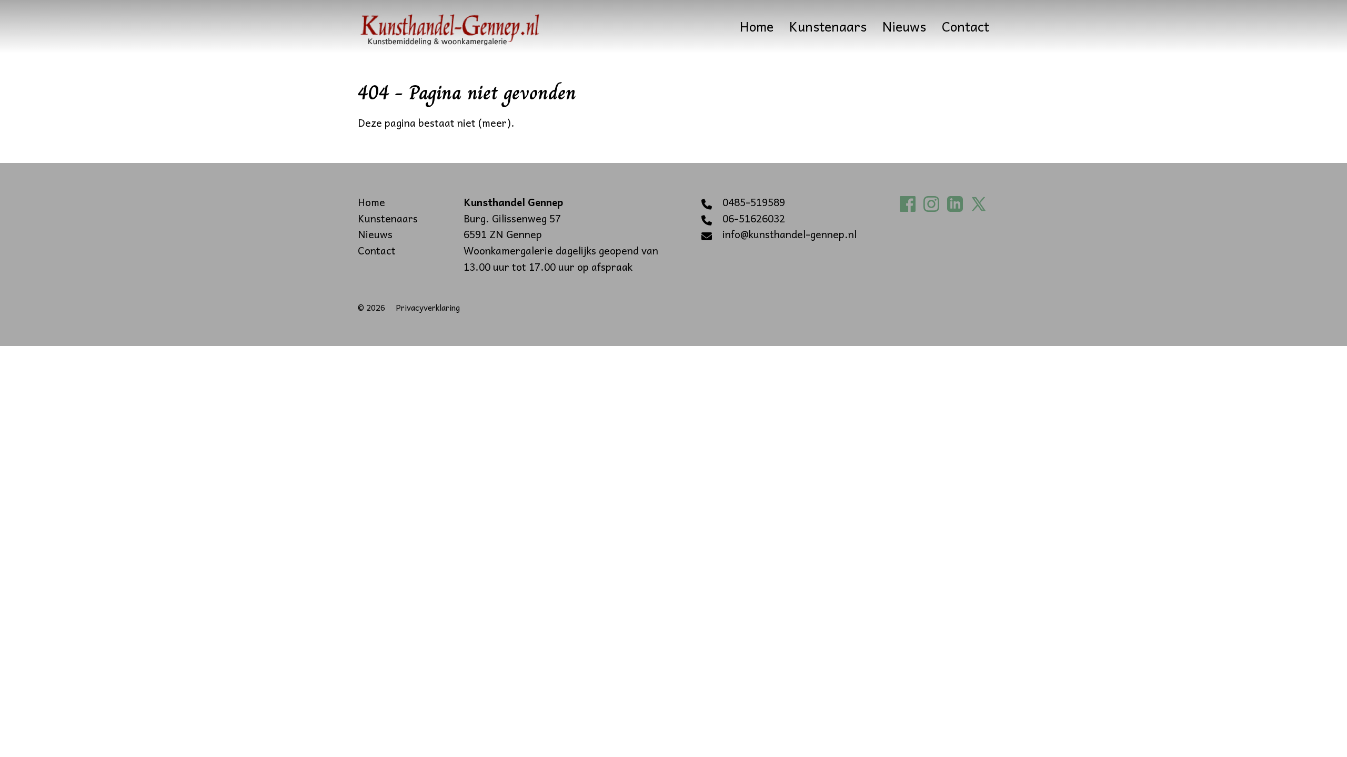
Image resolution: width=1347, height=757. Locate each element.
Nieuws (904, 26)
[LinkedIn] (958, 202)
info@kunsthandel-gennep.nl (789, 234)
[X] (981, 202)
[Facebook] (910, 202)
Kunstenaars (828, 26)
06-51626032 (753, 219)
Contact (965, 26)
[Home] (450, 26)
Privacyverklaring (428, 307)
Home (756, 26)
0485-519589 (753, 202)
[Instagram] (934, 202)
